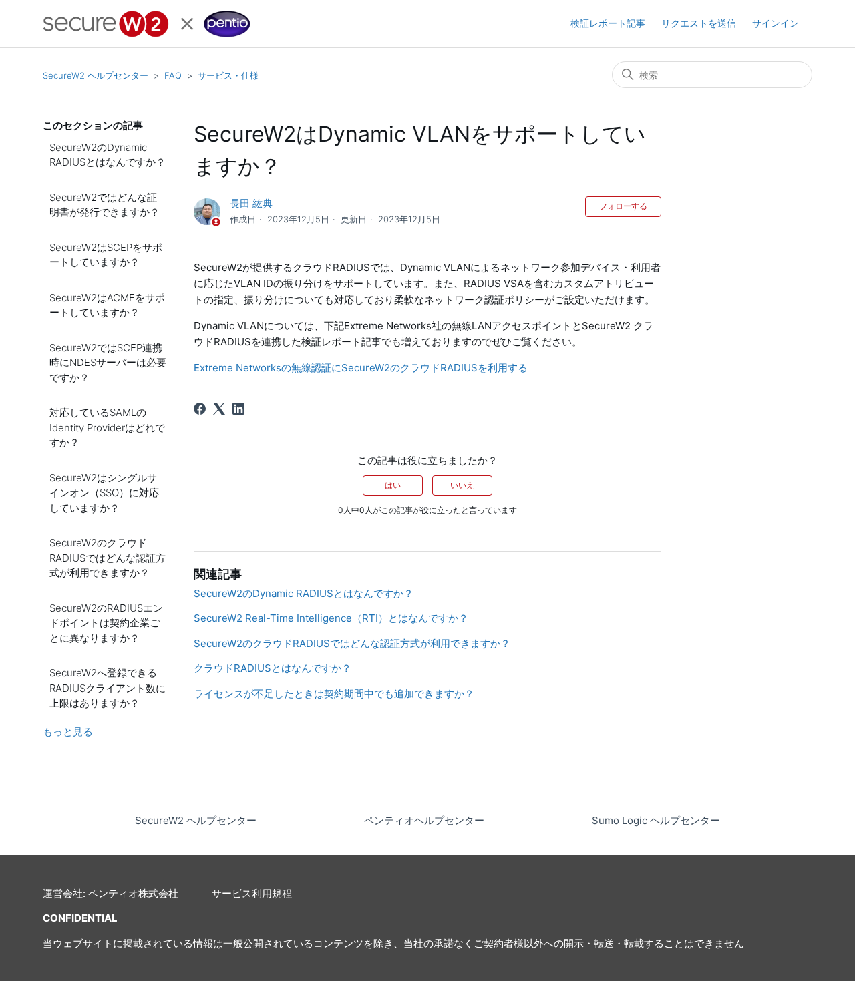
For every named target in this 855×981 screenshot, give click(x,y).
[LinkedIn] (238, 409)
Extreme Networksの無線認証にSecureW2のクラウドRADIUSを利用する (361, 367)
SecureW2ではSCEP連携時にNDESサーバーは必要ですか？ (107, 362)
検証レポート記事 (607, 23)
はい (393, 485)
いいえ (462, 485)
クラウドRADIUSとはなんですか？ (272, 668)
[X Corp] (219, 409)
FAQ (173, 75)
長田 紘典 (251, 203)
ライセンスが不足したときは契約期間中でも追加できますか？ (334, 693)
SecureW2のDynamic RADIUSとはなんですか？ (107, 155)
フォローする (623, 206)
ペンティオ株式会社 (133, 893)
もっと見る (68, 731)
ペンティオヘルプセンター (424, 820)
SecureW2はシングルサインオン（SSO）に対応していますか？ (104, 492)
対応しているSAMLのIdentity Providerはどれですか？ (107, 427)
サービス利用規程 (252, 893)
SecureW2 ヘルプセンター (95, 75)
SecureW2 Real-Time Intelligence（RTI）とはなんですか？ (331, 618)
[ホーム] (146, 24)
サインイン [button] (775, 23)
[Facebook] (200, 409)
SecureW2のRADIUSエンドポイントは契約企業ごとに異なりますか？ (106, 623)
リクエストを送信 (698, 23)
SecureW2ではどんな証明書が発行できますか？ (104, 205)
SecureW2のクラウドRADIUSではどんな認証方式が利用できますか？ (107, 557)
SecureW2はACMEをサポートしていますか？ (107, 305)
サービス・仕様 (228, 75)
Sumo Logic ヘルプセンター (656, 820)
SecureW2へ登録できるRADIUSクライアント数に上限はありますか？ (107, 687)
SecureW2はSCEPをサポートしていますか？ (105, 255)
